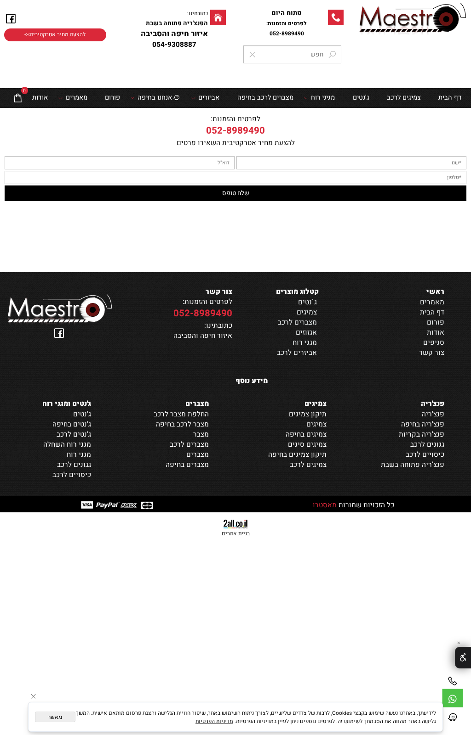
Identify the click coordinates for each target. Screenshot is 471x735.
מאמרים (76, 97)
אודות (40, 97)
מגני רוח (305, 342)
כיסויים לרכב (71, 475)
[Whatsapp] (452, 699)
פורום (112, 97)
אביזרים (208, 97)
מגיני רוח (323, 97)
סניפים (433, 342)
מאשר (55, 717)
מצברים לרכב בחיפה (265, 97)
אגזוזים (306, 332)
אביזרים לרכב (297, 353)
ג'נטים (361, 97)
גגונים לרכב (74, 465)
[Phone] (452, 681)
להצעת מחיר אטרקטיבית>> (55, 35)
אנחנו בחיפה (155, 97)
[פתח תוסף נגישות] (463, 657)
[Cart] (17, 98)
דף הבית (432, 312)
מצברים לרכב (297, 322)
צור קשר (431, 353)
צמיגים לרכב (404, 97)
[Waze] (452, 717)
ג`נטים (307, 302)
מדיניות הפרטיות (214, 721)
